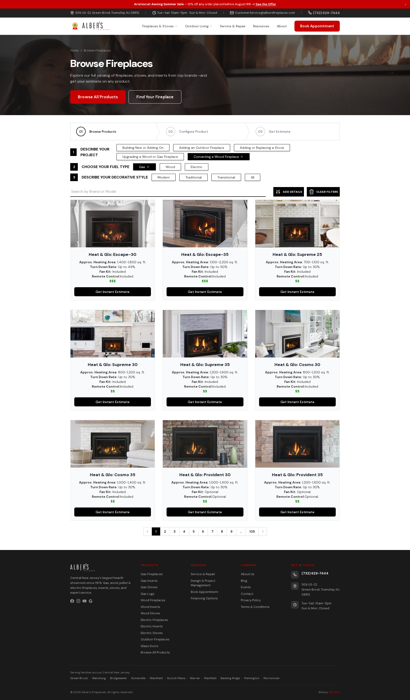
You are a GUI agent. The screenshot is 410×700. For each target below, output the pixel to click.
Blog (244, 581)
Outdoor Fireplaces (155, 639)
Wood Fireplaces (153, 600)
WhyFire (334, 692)
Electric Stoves (152, 633)
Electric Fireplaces (154, 620)
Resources (261, 26)
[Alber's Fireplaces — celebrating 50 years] (89, 26)
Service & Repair (233, 26)
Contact (247, 594)
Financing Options (204, 598)
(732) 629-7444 (315, 573)
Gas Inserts (149, 581)
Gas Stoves (149, 587)
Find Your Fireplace (154, 96)
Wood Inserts (150, 607)
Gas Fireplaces (152, 574)
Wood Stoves (150, 613)
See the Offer (266, 4)
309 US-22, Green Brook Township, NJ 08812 (107, 13)
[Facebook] (72, 601)
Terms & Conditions (255, 607)
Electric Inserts (152, 626)
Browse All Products (98, 96)
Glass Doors (149, 646)
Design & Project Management (203, 583)
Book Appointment (317, 25)
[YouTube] (84, 601)
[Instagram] (78, 601)
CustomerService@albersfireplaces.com (265, 13)
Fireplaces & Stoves (158, 26)
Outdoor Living (197, 26)
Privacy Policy (251, 600)
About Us (247, 574)
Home (74, 50)
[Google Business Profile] (91, 601)
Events (246, 587)
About (282, 26)
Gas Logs (147, 594)
